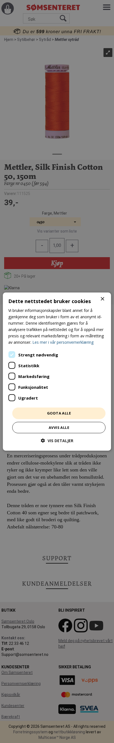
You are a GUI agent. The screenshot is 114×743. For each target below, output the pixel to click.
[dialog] (57, 371)
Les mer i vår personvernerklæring (63, 342)
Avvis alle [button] (59, 427)
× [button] (102, 299)
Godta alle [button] (59, 413)
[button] (57, 440)
